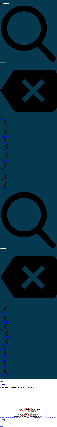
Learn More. (1, 426)
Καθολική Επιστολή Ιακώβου (6, 151)
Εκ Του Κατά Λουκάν (5, 345)
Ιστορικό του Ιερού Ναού (4, 125)
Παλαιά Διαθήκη (3, 143)
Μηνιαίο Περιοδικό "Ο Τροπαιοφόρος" (4, 189)
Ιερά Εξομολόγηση (3, 348)
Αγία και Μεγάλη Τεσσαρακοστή (5, 356)
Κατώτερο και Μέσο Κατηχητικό (5, 188)
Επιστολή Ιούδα (4, 152)
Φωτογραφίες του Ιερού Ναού (5, 127)
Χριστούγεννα (3, 355)
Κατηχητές (3, 375)
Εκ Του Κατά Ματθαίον (5, 346)
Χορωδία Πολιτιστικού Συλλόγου (5, 366)
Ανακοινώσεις (1, 119)
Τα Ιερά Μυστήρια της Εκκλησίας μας (5, 162)
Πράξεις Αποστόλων (5, 338)
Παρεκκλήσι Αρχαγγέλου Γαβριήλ (5, 136)
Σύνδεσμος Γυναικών (2, 368)
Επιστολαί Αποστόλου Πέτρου (6, 337)
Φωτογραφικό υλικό (2, 376)
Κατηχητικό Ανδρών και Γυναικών (5, 374)
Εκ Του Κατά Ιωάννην (5, 159)
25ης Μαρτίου (3, 173)
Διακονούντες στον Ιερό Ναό (5, 128)
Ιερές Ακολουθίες (2, 349)
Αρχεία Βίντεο (1, 190)
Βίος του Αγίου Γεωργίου (4, 126)
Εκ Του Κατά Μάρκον (5, 160)
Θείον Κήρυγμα (3, 161)
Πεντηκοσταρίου (3, 172)
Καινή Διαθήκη (3, 330)
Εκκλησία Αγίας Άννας (4, 135)
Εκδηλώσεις (3, 181)
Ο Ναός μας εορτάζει (4, 312)
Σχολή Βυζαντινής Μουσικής (5, 180)
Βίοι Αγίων (3, 347)
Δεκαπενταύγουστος (4, 171)
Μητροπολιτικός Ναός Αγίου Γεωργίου (6, 321)
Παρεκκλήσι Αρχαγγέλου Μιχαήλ (5, 137)
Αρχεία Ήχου (1, 191)
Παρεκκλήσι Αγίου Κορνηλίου (5, 323)
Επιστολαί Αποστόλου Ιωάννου (6, 336)
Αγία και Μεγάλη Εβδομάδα (4, 170)
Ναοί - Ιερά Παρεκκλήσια (4, 313)
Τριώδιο (2, 169)
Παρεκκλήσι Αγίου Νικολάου (5, 322)
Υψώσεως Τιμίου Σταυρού (4, 360)
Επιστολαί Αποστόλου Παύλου (6, 150)
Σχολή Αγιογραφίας (4, 367)
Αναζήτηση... (1, 3)
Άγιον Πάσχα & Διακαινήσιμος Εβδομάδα (6, 357)
